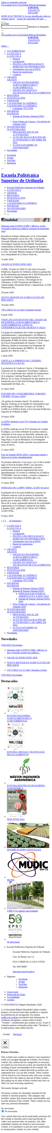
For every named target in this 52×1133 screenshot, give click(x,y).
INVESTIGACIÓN (16, 98)
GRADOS (12, 77)
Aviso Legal (12, 992)
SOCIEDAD (13, 111)
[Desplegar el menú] (5, 22)
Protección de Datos (16, 994)
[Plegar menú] (8, 46)
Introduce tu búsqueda (38, 27)
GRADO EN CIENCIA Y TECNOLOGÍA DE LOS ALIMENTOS (32, 91)
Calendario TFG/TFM (23, 108)
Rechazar (17, 1034)
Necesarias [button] (6, 1088)
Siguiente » (17, 521)
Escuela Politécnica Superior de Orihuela (22, 177)
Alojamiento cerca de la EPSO (27, 69)
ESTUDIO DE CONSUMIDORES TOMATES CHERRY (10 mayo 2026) (23, 395)
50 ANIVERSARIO (16, 127)
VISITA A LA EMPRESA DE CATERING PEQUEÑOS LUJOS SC (21, 361)
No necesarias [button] (7, 1108)
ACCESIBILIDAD (16, 51)
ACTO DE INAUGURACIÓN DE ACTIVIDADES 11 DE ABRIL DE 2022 (29, 140)
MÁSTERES (13, 95)
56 (10, 521)
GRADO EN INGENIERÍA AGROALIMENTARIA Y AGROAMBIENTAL (26, 85)
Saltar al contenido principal (14, 2)
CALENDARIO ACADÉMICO (22, 103)
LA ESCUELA (14, 53)
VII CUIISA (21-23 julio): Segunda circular (21, 310)
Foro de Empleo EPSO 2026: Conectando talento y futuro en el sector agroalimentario (24, 455)
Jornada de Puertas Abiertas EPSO (28, 116)
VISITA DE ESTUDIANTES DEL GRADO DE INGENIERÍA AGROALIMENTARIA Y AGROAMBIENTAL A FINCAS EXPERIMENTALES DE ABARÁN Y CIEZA (24, 323)
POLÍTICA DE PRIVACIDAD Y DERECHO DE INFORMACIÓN (29, 65)
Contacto (17, 74)
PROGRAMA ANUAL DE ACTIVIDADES (25, 133)
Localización (18, 61)
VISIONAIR (13, 100)
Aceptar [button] (6, 1034)
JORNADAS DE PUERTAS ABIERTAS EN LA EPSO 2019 (33, 594)
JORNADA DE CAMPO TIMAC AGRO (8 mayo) (25, 487)
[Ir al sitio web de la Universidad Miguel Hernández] (23, 5)
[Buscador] (45, 19)
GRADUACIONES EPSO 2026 (16, 264)
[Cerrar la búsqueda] (2, 33)
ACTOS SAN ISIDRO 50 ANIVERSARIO (25, 146)
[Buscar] (2, 30)
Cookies (10, 1000)
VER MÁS (11, 645)
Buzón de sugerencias (23, 72)
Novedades (12, 150)
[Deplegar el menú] (8, 214)
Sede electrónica (12, 16)
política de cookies (9, 1017)
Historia (16, 59)
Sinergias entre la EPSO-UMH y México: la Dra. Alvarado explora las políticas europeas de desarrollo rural (25, 228)
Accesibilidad (13, 997)
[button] (14, 56)
